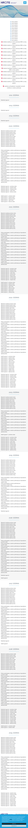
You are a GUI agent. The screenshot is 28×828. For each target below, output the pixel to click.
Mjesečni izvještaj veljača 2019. (8, 751)
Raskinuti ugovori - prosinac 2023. (9, 437)
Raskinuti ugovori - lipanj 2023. (8, 442)
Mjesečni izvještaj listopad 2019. (8, 740)
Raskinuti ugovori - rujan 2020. (8, 190)
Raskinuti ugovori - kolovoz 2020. (8, 191)
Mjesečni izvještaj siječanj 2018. (8, 669)
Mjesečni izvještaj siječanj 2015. (8, 460)
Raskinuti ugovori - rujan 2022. (8, 378)
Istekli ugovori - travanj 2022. (7, 367)
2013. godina (15, 38)
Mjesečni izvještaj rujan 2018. (7, 658)
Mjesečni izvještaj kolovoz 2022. (8, 309)
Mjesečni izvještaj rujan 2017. (7, 592)
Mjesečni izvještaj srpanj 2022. (8, 310)
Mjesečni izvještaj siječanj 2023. (8, 408)
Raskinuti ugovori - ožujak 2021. (8, 279)
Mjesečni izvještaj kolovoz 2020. (8, 136)
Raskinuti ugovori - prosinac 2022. (9, 374)
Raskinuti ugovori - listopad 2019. (9, 794)
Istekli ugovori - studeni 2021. (8, 283)
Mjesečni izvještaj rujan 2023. (7, 400)
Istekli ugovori (4, 578)
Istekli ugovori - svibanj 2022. (7, 366)
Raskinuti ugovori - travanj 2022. (8, 385)
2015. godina (15, 35)
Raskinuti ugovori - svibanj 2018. (8, 717)
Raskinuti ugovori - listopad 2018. (9, 712)
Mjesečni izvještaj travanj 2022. (8, 314)
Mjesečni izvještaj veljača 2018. (8, 667)
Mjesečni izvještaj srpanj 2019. (8, 744)
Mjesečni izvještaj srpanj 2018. (8, 660)
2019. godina (15, 28)
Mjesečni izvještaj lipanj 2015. (8, 467)
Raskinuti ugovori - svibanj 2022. (8, 384)
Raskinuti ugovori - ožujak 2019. (8, 804)
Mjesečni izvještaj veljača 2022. (8, 317)
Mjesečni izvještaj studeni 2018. (8, 655)
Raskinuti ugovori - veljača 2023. (8, 448)
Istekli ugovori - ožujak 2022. (7, 368)
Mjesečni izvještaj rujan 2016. (7, 526)
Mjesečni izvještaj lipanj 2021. (8, 221)
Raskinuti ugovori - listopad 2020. (9, 189)
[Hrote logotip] (8, 2)
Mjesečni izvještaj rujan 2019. (7, 741)
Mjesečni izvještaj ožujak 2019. (8, 750)
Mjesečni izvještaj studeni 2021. (8, 214)
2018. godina (15, 30)
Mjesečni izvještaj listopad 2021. (8, 216)
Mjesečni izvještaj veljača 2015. (8, 461)
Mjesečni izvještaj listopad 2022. (8, 306)
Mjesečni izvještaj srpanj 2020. (8, 137)
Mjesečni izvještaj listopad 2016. (8, 525)
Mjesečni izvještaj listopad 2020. (8, 133)
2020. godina (15, 26)
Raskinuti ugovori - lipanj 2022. (8, 382)
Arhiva (4, 15)
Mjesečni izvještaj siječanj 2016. (8, 537)
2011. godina (15, 40)
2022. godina (15, 23)
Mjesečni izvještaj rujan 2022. (7, 308)
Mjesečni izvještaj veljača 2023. (8, 406)
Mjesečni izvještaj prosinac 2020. (8, 130)
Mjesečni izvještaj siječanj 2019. (8, 753)
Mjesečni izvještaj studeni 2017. (8, 589)
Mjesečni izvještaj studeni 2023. (8, 397)
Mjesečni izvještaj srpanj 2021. (8, 220)
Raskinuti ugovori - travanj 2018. (8, 719)
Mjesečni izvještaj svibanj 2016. (8, 532)
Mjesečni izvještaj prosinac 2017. (8, 588)
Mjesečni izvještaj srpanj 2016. (8, 529)
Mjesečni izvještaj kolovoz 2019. (8, 743)
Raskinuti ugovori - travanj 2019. (8, 802)
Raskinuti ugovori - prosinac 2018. (9, 709)
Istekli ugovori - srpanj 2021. (7, 289)
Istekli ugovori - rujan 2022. (7, 360)
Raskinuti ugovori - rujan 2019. (8, 795)
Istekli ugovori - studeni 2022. (8, 357)
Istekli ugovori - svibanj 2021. (7, 292)
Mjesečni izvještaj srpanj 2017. (8, 595)
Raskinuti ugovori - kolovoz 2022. (8, 380)
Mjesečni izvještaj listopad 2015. (8, 473)
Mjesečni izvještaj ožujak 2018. (8, 666)
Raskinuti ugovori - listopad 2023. (9, 440)
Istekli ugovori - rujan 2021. (7, 286)
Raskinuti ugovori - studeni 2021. (8, 270)
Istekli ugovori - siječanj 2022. (8, 371)
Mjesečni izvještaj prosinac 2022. (8, 303)
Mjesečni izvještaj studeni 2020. (8, 132)
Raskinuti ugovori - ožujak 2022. (8, 386)
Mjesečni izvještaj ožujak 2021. (8, 225)
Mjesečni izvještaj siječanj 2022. (8, 319)
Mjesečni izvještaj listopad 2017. (8, 591)
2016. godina (15, 33)
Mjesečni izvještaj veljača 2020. (8, 144)
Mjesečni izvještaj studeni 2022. (8, 305)
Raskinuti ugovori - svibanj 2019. (8, 801)
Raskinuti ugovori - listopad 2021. (8, 271)
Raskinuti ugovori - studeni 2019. (8, 793)
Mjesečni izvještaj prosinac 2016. (8, 522)
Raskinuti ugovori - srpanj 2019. (8, 798)
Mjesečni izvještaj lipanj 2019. (8, 746)
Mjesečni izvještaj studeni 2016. (8, 524)
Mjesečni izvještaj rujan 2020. (7, 135)
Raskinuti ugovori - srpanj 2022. (8, 381)
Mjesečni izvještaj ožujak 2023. (8, 405)
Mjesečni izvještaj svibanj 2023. (8, 402)
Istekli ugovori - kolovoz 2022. (8, 362)
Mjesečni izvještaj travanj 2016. (8, 533)
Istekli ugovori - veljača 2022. (8, 370)
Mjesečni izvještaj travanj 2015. (8, 464)
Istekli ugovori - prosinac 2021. (8, 282)
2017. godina (15, 31)
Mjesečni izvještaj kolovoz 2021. (8, 218)
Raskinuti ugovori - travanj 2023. (8, 445)
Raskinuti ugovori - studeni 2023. (8, 438)
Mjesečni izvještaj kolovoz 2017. (8, 593)
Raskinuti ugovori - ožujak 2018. (8, 720)
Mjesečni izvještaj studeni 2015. (8, 474)
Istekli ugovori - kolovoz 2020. (8, 201)
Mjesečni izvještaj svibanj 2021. (8, 222)
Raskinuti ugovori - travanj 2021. (8, 278)
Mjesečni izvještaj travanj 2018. (8, 665)
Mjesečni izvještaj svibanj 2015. (8, 466)
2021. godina (15, 25)
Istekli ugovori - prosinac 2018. (8, 726)
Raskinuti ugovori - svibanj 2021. (8, 276)
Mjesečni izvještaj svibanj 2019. (8, 747)
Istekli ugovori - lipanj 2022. (7, 364)
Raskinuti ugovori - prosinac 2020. (9, 186)
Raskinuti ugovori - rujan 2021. (8, 272)
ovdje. (11, 819)
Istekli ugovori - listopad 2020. (8, 198)
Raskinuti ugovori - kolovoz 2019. (8, 797)
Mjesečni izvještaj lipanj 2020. (8, 139)
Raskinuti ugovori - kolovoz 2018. (8, 714)
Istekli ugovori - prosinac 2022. (8, 356)
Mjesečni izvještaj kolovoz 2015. (8, 470)
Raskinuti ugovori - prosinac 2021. (9, 268)
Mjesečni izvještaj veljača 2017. (8, 602)
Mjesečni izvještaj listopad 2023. (8, 398)
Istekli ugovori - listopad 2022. (8, 359)
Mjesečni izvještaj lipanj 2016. (8, 531)
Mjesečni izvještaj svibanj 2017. (8, 598)
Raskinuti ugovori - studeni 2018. (8, 710)
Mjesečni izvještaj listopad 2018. (8, 656)
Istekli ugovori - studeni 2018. (8, 727)
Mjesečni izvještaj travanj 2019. (8, 748)
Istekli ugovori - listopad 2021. (8, 285)
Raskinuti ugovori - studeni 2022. (8, 375)
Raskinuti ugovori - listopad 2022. (9, 377)
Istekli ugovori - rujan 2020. (7, 200)
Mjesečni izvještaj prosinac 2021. (8, 213)
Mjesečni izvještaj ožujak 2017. (8, 600)
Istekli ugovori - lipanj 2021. (7, 290)
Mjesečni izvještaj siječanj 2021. (8, 228)
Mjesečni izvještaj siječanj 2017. (8, 603)
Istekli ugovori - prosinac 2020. (8, 196)
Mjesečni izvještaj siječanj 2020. (8, 146)
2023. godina (15, 21)
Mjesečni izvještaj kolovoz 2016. (8, 528)
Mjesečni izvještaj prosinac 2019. (8, 737)
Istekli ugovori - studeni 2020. (8, 197)
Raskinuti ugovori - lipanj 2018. (8, 716)
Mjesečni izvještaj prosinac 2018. (8, 654)
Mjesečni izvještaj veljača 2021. (8, 227)
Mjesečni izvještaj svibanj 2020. (8, 140)
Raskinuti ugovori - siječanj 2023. (8, 449)
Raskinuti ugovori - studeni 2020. (8, 187)
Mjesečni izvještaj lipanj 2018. (8, 662)
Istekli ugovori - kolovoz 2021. (8, 288)
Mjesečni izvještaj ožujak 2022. (8, 316)
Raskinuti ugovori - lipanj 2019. (8, 800)
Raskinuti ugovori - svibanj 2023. (8, 444)
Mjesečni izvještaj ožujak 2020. (8, 143)
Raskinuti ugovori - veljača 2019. (8, 805)
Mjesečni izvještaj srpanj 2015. (8, 468)
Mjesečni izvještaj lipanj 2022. (8, 312)
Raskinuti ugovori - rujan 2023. (8, 441)
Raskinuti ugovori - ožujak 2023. (8, 447)
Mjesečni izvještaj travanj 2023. (8, 404)
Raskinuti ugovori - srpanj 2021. (8, 274)
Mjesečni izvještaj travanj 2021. (8, 224)
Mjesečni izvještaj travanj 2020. (8, 142)
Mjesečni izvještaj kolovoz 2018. (8, 659)
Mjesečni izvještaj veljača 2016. (8, 536)
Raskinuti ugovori (5, 100)
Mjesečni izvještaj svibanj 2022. (8, 313)
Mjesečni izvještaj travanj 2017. (8, 599)
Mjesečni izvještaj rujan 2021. (7, 217)
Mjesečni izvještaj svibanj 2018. (8, 663)
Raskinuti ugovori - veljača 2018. (8, 721)
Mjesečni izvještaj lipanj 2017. (8, 596)
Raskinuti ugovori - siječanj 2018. (8, 723)
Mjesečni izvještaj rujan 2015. (7, 471)
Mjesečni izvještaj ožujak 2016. (8, 535)
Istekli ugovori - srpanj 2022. (7, 363)
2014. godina (15, 36)
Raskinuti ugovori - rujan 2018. (8, 713)
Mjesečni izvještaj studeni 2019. (8, 739)
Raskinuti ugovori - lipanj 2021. (8, 275)
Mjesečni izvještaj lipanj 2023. (8, 401)
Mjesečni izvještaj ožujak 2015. (8, 463)
